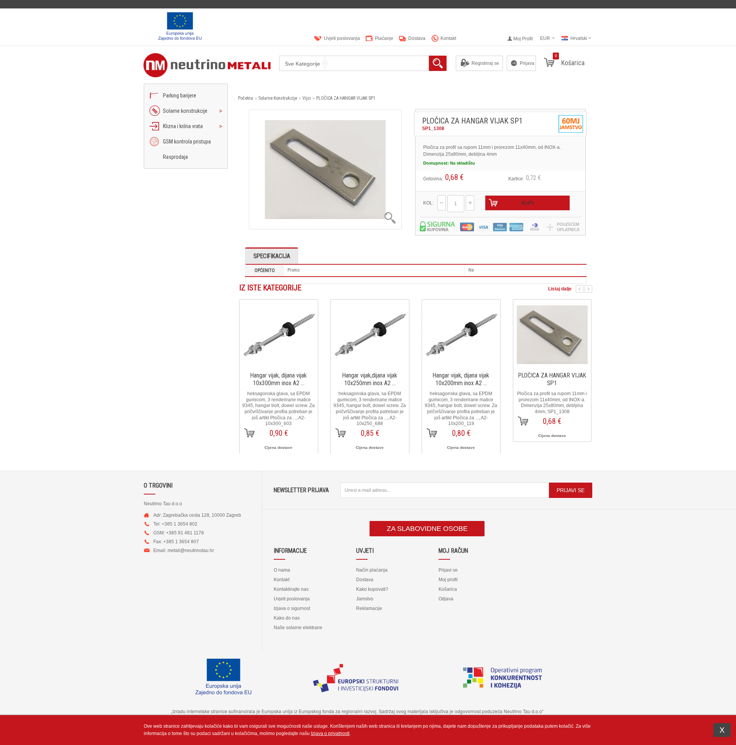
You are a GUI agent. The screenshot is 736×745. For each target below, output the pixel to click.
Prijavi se (448, 570)
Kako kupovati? (372, 589)
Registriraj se (485, 63)
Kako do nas (287, 618)
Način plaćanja (372, 570)
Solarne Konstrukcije (277, 98)
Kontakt (448, 38)
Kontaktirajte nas (291, 589)
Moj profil (448, 579)
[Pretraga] (438, 63)
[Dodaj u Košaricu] (249, 432)
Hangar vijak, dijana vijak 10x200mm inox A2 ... (461, 379)
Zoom (314, 218)
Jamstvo (364, 599)
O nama (282, 570)
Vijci (306, 98)
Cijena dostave (278, 447)
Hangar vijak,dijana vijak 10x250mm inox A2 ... (369, 379)
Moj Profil (523, 38)
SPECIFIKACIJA (271, 256)
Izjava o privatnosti (330, 733)
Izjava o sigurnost (292, 608)
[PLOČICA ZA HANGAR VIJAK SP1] (552, 332)
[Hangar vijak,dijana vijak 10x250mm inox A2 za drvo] (370, 332)
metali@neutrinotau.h (190, 550)
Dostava (417, 38)
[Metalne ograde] (200, 65)
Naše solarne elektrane (298, 627)
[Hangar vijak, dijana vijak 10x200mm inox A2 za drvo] (461, 332)
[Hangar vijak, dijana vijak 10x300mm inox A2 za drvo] (279, 332)
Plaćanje (384, 38)
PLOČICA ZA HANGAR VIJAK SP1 (345, 98)
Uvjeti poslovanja (342, 38)
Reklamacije (369, 608)
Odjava (446, 599)
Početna (245, 98)
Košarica (448, 589)
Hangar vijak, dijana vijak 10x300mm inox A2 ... (278, 379)
